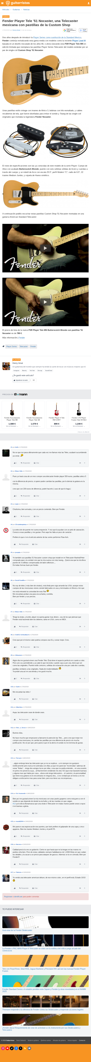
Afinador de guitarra (59, 1040)
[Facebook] (16, 1048)
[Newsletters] (29, 1048)
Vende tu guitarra (33, 1040)
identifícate (18, 897)
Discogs (40, 370)
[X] (20, 1048)
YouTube (32, 370)
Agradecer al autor (22, 380)
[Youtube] (7, 1048)
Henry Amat (16, 30)
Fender (22, 338)
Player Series (11, 346)
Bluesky (24, 370)
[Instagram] (3, 1048)
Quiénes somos (46, 1040)
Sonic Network (21, 1040)
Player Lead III (79, 41)
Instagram (16, 370)
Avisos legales (72, 1040)
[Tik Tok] (12, 1048)
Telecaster (24, 346)
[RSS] (25, 1048)
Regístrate (8, 897)
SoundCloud (48, 370)
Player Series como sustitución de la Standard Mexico (57, 37)
